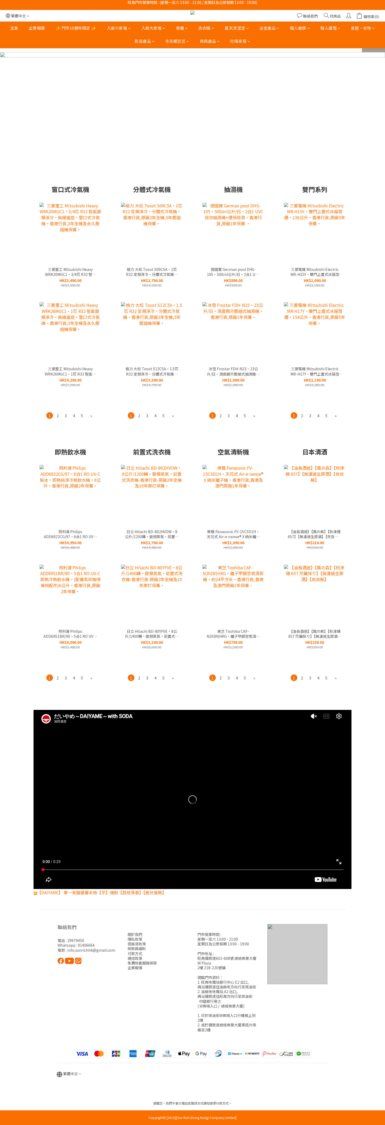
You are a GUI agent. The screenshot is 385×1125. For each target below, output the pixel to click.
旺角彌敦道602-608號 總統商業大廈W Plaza (226, 961)
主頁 (14, 28)
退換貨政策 (137, 943)
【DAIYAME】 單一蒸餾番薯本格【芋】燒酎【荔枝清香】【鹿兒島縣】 (101, 892)
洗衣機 (204, 28)
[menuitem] (49, 415)
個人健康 (298, 28)
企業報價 (37, 28)
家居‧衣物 (361, 28)
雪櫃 (180, 28)
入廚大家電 (151, 28)
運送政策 (135, 958)
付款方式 (135, 953)
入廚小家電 (117, 28)
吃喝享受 (238, 41)
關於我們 (135, 934)
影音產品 (143, 41)
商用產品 (208, 41)
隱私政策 (135, 939)
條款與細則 (137, 948)
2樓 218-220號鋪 (211, 967)
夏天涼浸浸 (235, 28)
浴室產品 (267, 28)
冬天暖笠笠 (175, 41)
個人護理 (328, 28)
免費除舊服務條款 (142, 963)
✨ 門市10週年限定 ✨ (76, 28)
